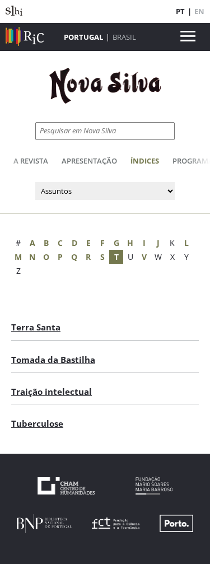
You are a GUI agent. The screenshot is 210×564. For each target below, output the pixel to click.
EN (199, 11)
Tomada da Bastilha (53, 359)
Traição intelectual (51, 391)
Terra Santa (35, 327)
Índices (144, 161)
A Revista (30, 161)
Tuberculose (37, 423)
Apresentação (89, 161)
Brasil (124, 37)
